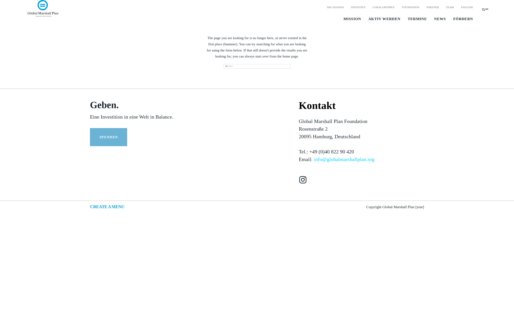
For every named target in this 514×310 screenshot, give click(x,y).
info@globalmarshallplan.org (344, 159)
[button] (483, 11)
